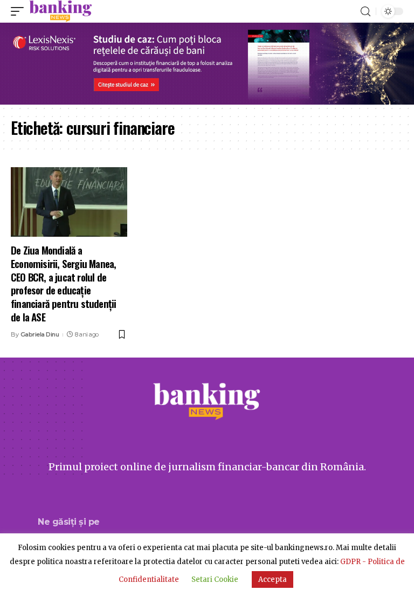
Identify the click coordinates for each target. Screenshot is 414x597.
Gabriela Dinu (39, 334)
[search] (365, 11)
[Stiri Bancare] (60, 11)
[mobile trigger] (20, 11)
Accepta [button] (272, 579)
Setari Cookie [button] (214, 579)
